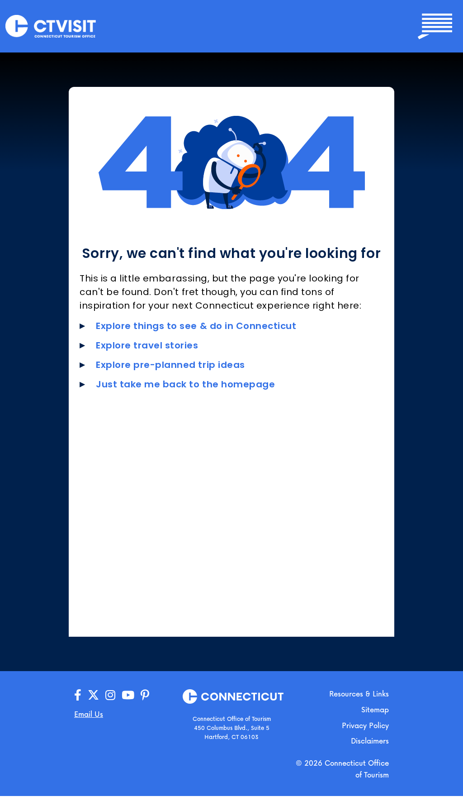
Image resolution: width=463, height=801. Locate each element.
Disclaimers (370, 740)
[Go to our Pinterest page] (145, 695)
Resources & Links (359, 693)
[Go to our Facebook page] (77, 695)
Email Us (88, 714)
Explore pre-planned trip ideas (170, 364)
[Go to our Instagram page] (110, 695)
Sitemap (375, 709)
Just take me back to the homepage (185, 384)
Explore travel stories (147, 345)
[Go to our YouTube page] (128, 695)
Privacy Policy (365, 725)
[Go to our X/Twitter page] (93, 695)
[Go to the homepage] (50, 25)
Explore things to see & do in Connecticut (196, 325)
